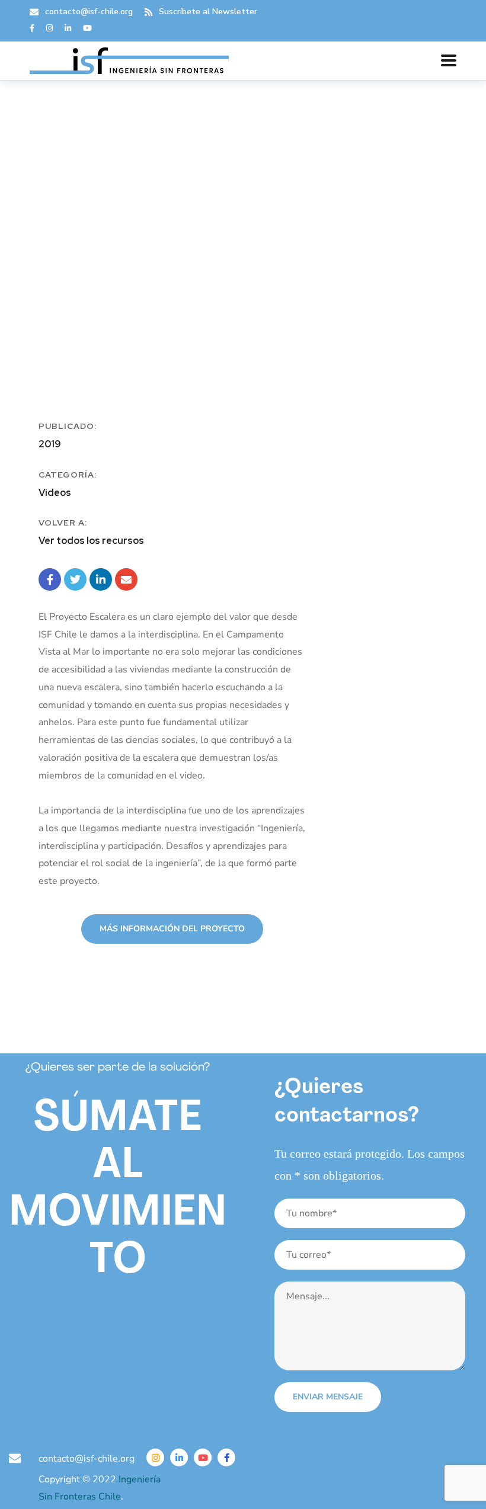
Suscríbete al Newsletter (208, 11)
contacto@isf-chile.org (89, 11)
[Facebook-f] (226, 1457)
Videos (55, 492)
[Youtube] (203, 1457)
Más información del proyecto (172, 928)
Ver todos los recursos (91, 540)
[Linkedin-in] (179, 1457)
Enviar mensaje (328, 1396)
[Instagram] (155, 1457)
